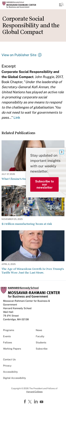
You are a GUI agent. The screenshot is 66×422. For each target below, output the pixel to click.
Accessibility (10, 371)
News (39, 330)
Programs (8, 330)
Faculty (40, 336)
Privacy (7, 365)
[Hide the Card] (61, 152)
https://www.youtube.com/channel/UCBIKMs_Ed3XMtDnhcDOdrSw (42, 402)
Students (41, 342)
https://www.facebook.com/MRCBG (25, 402)
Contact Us (9, 359)
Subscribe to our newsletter (44, 184)
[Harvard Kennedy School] (20, 4)
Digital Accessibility (14, 378)
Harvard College (34, 391)
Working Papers (12, 348)
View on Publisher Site (19, 55)
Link (17, 117)
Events (7, 336)
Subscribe (41, 348)
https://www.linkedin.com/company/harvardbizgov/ (36, 402)
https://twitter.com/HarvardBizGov (30, 402)
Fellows (7, 342)
